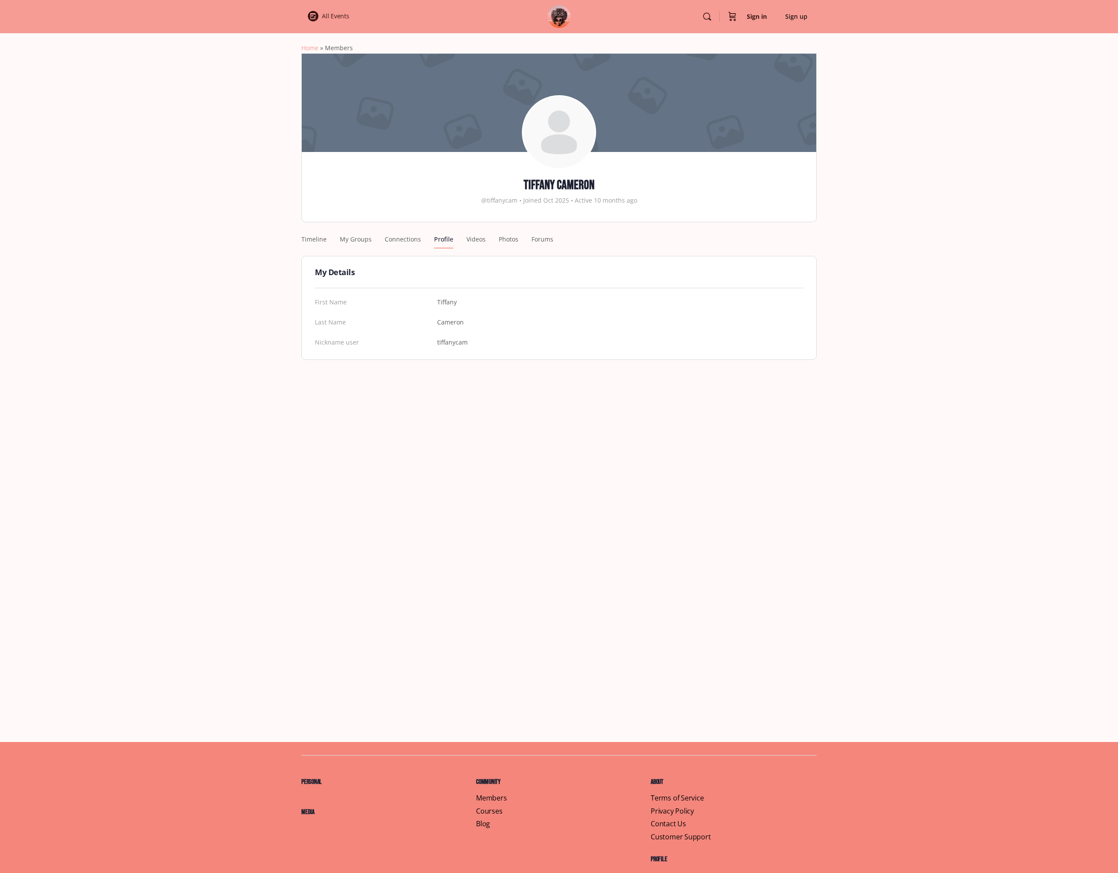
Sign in (757, 16)
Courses (489, 811)
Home (309, 48)
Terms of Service (677, 798)
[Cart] (732, 16)
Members (491, 798)
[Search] (707, 16)
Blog (483, 824)
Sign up (796, 16)
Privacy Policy (672, 811)
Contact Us (668, 824)
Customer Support (681, 837)
